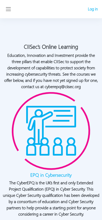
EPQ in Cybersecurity (51, 175)
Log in (93, 8)
